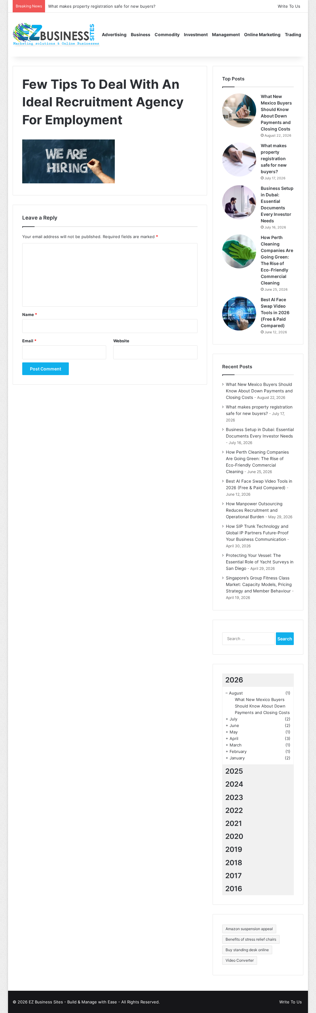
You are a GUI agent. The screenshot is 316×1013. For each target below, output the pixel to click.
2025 (234, 771)
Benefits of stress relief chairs (251, 939)
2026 (234, 680)
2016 (233, 888)
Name (29, 314)
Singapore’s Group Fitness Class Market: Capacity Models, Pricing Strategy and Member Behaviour (259, 584)
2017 (233, 875)
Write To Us (289, 6)
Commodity (167, 34)
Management (226, 34)
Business (140, 34)
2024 (234, 784)
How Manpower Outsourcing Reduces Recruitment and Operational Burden (254, 510)
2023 (234, 797)
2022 (234, 810)
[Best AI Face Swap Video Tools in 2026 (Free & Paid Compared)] (239, 314)
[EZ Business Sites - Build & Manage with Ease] (56, 34)
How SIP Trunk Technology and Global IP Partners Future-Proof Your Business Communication (257, 533)
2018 (233, 862)
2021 (233, 823)
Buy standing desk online (247, 949)
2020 (234, 836)
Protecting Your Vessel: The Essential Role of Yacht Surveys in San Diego (259, 562)
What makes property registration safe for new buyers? (102, 6)
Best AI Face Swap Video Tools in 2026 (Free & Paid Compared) (275, 312)
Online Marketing (262, 34)
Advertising (114, 34)
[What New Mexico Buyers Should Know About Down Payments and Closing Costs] (239, 110)
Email (29, 340)
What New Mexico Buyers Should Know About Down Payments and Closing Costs (259, 391)
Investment (196, 34)
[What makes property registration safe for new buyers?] (239, 160)
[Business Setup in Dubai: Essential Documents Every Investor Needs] (239, 202)
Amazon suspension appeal (249, 928)
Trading (293, 34)
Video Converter (240, 960)
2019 (233, 849)
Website (121, 340)
